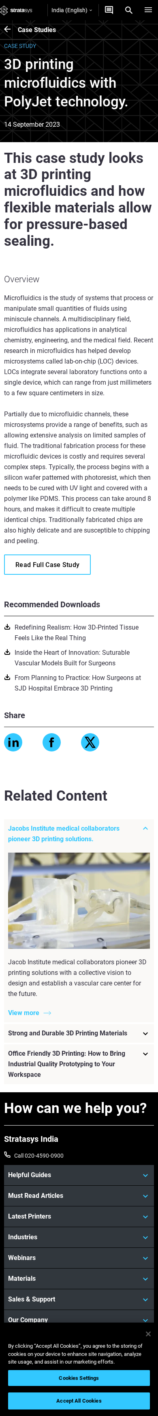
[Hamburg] (148, 10)
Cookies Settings (79, 1378)
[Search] (129, 10)
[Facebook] (52, 742)
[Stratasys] (16, 10)
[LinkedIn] (13, 742)
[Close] (148, 1334)
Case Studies (37, 30)
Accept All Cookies (78, 1401)
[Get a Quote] (109, 10)
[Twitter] (90, 742)
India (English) (69, 10)
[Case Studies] (11, 29)
